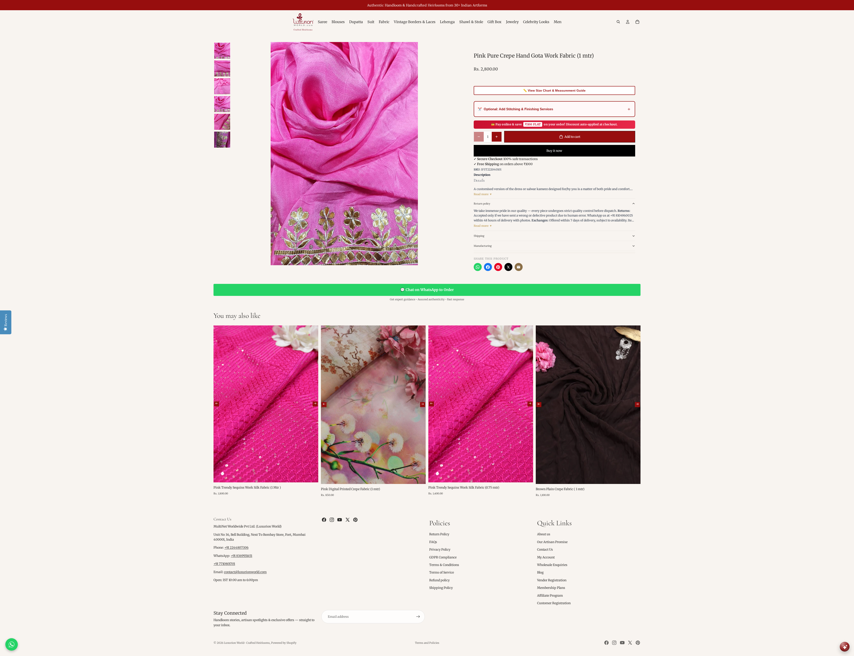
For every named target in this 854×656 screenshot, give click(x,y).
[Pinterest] (498, 267)
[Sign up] (418, 616)
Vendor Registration (551, 580)
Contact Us (545, 550)
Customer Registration (554, 603)
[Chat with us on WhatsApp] (11, 644)
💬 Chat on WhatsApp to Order (427, 289)
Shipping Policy (441, 588)
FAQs (433, 542)
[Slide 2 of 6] (222, 68)
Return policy (482, 203)
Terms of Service (441, 572)
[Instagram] (331, 519)
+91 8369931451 (241, 556)
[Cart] (637, 22)
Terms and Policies (427, 642)
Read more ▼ (483, 194)
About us (543, 534)
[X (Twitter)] (508, 267)
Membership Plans (551, 588)
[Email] (519, 267)
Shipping (479, 235)
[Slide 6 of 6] (222, 140)
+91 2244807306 (236, 548)
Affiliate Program (550, 596)
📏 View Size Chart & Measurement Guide (554, 90)
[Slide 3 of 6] (222, 86)
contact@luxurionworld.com (245, 572)
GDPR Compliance (443, 557)
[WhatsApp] (478, 267)
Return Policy (439, 534)
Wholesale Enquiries (552, 565)
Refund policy (439, 580)
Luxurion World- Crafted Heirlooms (247, 642)
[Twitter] (347, 519)
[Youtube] (339, 519)
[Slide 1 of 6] (222, 51)
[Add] (311, 475)
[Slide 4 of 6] (222, 104)
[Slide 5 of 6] (222, 122)
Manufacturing (483, 245)
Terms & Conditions (444, 565)
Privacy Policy (439, 550)
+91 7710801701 (224, 564)
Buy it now (554, 151)
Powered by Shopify (283, 642)
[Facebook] (488, 267)
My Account (546, 557)
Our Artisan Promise (552, 542)
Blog (540, 572)
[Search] (618, 22)
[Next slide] (315, 403)
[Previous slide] (216, 403)
